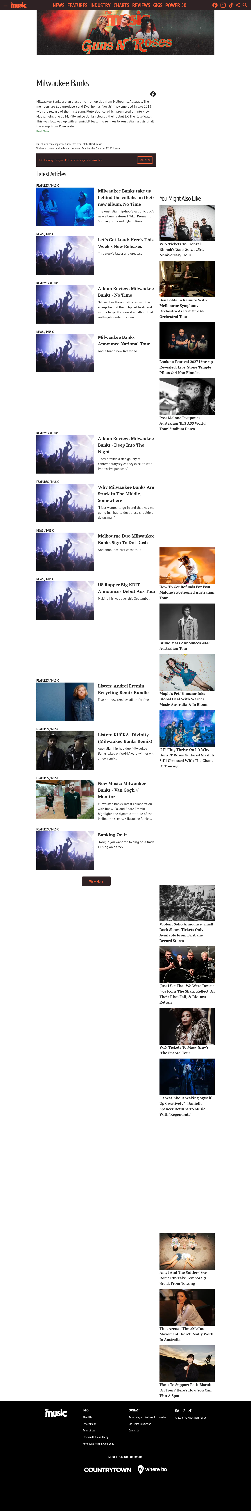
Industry (100, 5)
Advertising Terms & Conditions (98, 1443)
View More (96, 881)
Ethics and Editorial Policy (95, 1436)
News (58, 5)
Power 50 (175, 5)
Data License (95, 144)
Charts (121, 5)
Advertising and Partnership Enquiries (147, 1417)
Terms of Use (89, 1430)
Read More (42, 131)
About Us (87, 1417)
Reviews (141, 5)
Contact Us (134, 1430)
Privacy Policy (89, 1423)
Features (77, 5)
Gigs (157, 5)
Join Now (145, 160)
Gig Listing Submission (140, 1423)
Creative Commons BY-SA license (103, 148)
